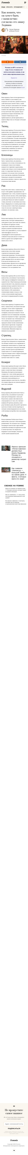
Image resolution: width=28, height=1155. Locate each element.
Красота (9, 7)
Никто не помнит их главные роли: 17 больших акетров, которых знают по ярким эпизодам (15, 490)
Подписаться (14, 1128)
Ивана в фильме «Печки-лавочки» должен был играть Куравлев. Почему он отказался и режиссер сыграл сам (19, 454)
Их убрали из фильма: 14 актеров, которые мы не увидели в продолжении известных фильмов (15, 502)
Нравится (14, 78)
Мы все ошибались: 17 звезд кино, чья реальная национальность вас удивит (15, 496)
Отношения (18, 7)
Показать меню (25, 2)
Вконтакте (14, 1150)
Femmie (18, 1140)
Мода (3, 7)
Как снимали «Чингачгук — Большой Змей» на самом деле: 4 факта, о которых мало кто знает (19, 473)
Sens (22, 87)
